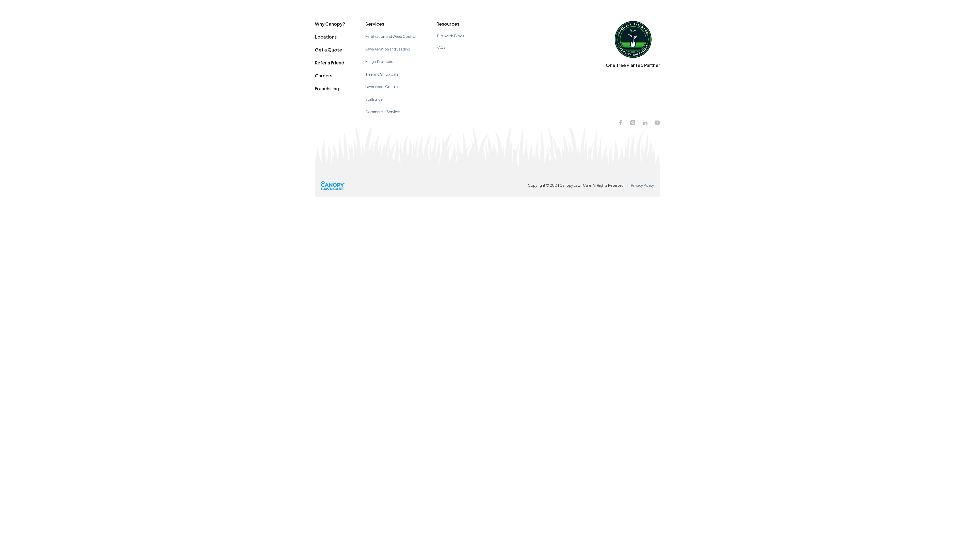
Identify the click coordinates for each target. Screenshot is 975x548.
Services (374, 24)
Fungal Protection (380, 61)
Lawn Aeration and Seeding (387, 49)
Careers (323, 75)
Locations (326, 37)
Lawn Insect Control (382, 86)
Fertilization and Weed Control (390, 36)
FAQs (440, 47)
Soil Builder (374, 99)
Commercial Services (383, 111)
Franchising (327, 88)
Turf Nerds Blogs (450, 35)
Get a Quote (328, 50)
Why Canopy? (330, 24)
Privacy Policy (642, 185)
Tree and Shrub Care (382, 74)
